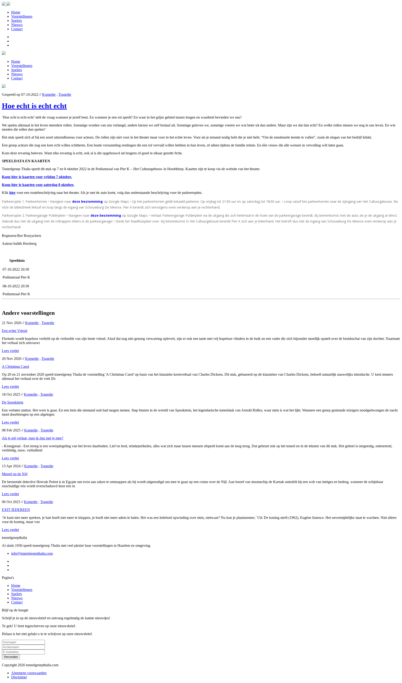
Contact (17, 29)
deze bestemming (87, 201)
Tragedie (64, 94)
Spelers (16, 21)
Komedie (49, 94)
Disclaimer (19, 677)
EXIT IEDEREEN (16, 510)
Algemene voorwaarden (29, 673)
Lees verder (10, 351)
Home (15, 12)
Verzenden (11, 657)
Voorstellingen (21, 16)
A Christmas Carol (15, 366)
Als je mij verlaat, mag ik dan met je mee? (32, 438)
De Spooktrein (12, 402)
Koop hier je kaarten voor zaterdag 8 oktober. (38, 185)
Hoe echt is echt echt (34, 106)
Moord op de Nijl (14, 474)
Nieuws (17, 25)
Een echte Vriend (14, 331)
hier (12, 193)
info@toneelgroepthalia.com (32, 553)
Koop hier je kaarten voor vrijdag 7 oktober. (37, 177)
